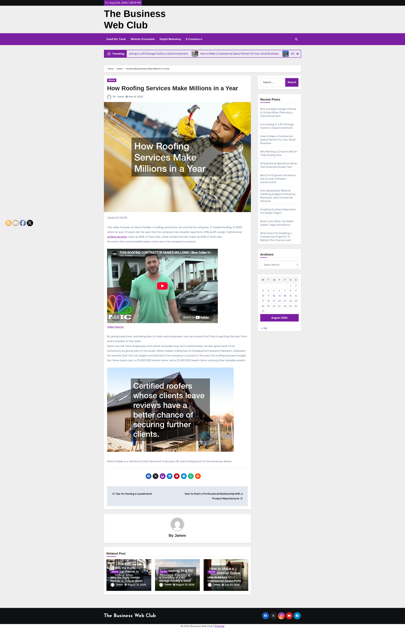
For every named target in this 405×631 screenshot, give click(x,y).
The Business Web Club (130, 615)
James (120, 96)
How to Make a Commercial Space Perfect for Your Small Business (225, 581)
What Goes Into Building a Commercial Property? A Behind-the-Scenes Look (276, 237)
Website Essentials (143, 39)
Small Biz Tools (116, 39)
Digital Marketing (170, 39)
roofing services (117, 236)
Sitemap (219, 626)
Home (111, 80)
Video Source (115, 326)
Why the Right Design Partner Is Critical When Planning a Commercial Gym (278, 113)
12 (274, 295)
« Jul (264, 328)
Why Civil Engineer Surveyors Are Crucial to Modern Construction (278, 179)
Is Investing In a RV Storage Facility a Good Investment (175, 581)
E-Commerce (194, 39)
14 (285, 295)
